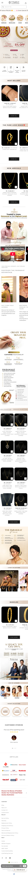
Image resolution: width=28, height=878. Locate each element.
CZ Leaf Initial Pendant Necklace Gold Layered (7, 460)
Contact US (4, 810)
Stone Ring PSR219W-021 (10, 149)
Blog (2, 805)
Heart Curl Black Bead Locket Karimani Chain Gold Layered (20, 433)
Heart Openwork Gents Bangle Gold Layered (9, 627)
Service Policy (5, 818)
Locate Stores (5, 812)
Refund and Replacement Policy (9, 833)
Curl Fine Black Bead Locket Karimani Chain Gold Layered (7, 433)
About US (3, 807)
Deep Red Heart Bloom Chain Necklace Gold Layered (7, 513)
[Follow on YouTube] (10, 858)
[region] (14, 44)
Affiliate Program (6, 843)
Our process (4, 846)
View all (14, 115)
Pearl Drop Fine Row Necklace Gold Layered (20, 512)
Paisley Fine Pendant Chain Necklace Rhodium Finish (21, 460)
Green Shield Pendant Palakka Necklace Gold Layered (9, 194)
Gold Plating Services (7, 853)
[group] (14, 44)
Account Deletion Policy (7, 835)
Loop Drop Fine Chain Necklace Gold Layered (7, 487)
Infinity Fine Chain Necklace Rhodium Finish (21, 487)
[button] (25, 19)
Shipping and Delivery (7, 825)
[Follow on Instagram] (6, 858)
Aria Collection (5, 409)
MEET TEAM (4, 848)
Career (3, 841)
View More (14, 522)
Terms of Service (5, 830)
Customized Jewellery (7, 851)
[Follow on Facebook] (2, 858)
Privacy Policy (5, 828)
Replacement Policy (6, 823)
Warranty (3, 820)
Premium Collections (20, 409)
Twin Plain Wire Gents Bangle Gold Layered (9, 107)
